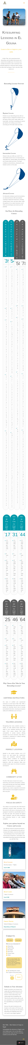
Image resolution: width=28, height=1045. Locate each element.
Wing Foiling (11, 948)
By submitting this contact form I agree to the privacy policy (14, 971)
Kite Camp (10, 951)
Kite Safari (10, 949)
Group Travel (11, 953)
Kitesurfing (10, 946)
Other (9, 955)
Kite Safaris (8, 862)
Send (18, 977)
